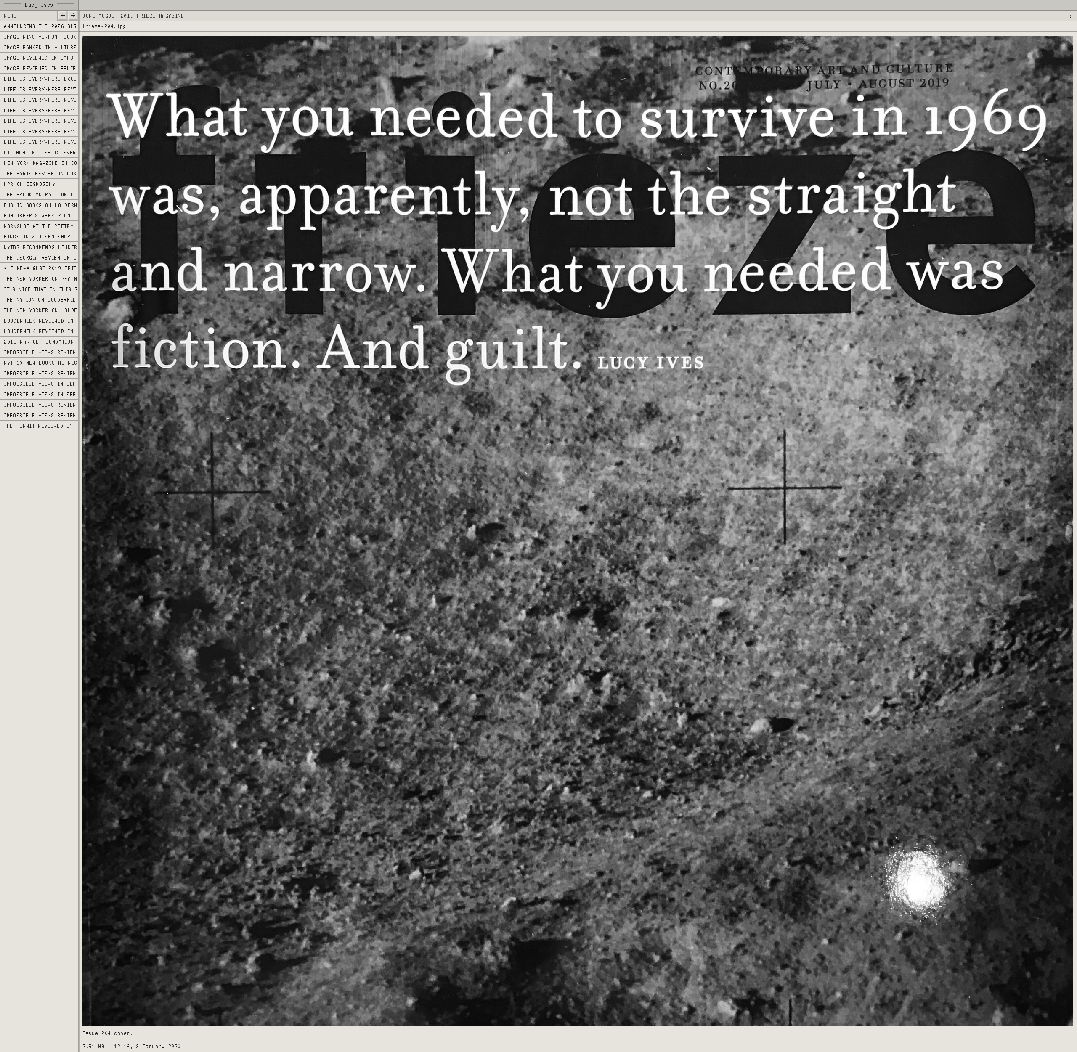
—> (73, 15)
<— (62, 15)
